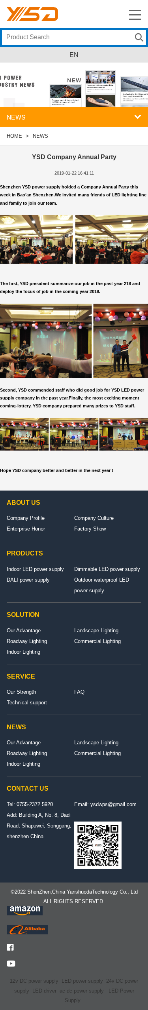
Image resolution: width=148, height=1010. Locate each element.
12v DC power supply (34, 981)
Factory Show (90, 529)
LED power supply (82, 981)
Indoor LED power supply (35, 569)
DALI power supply (28, 580)
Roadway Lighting (27, 641)
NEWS (40, 136)
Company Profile (26, 518)
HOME (14, 136)
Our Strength (21, 692)
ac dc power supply (82, 991)
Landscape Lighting (96, 630)
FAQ (79, 692)
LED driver (44, 991)
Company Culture (94, 518)
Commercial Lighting (97, 641)
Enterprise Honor (26, 529)
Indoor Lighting (23, 652)
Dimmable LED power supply (107, 569)
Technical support (27, 703)
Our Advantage (24, 630)
